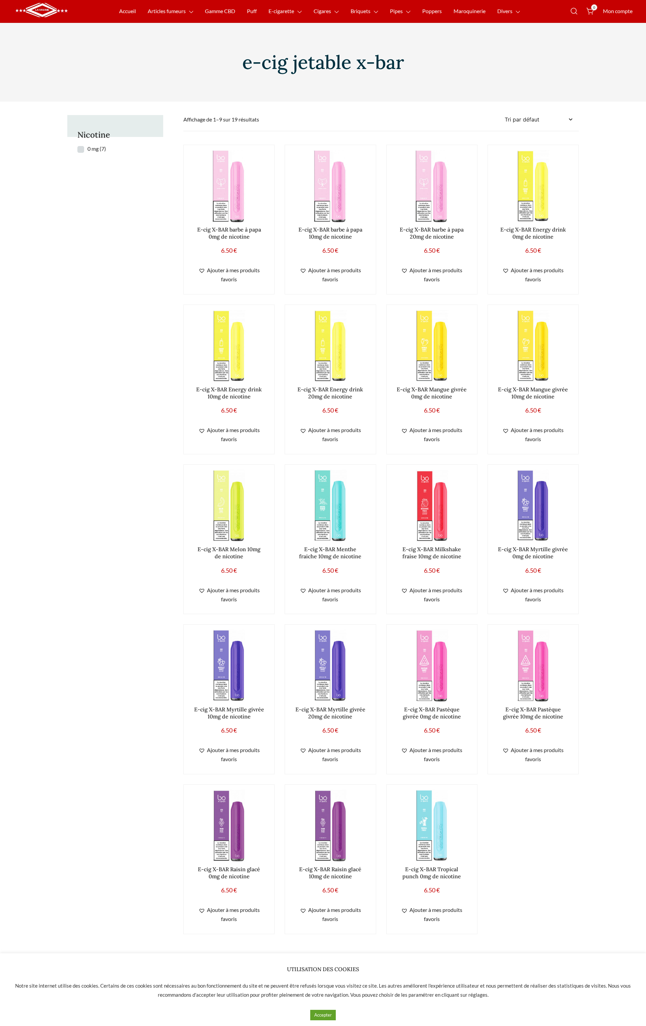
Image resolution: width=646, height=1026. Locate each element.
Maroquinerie (470, 11)
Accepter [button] (323, 1015)
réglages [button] (478, 995)
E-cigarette (281, 11)
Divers (504, 11)
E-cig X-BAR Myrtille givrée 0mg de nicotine (533, 553)
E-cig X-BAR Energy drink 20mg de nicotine (330, 393)
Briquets (360, 11)
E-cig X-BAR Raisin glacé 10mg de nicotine (330, 873)
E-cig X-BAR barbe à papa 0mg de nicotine (229, 233)
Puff (252, 11)
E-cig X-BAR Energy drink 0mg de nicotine (533, 233)
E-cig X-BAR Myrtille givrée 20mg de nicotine (330, 713)
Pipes (396, 11)
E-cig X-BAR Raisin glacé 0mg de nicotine (229, 873)
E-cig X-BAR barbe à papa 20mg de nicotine (432, 233)
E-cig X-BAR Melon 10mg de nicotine (229, 553)
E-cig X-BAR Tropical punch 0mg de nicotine (431, 873)
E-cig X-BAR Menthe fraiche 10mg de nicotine (330, 553)
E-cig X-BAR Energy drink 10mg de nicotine (229, 393)
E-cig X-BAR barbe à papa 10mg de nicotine (330, 233)
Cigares (322, 11)
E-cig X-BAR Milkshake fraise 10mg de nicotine (431, 553)
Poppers (432, 11)
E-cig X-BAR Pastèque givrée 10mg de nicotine (533, 713)
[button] (229, 275)
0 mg (96, 148)
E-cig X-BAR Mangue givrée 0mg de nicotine (432, 393)
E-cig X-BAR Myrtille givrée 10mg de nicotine (229, 713)
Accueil (127, 11)
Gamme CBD (220, 11)
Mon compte (618, 11)
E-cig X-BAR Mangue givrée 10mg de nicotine (533, 393)
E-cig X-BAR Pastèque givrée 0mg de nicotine (432, 713)
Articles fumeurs (167, 11)
